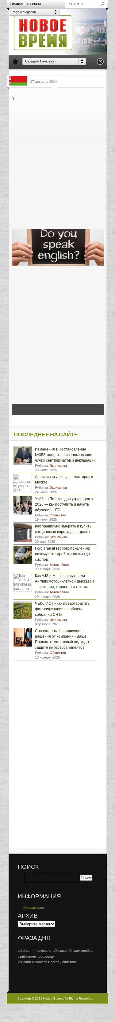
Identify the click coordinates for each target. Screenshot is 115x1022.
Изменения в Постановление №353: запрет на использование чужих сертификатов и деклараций (65, 455)
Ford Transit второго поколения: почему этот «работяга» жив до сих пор (62, 554)
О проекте (35, 4)
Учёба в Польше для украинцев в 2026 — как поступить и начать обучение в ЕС (64, 504)
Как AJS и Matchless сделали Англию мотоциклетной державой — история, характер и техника (64, 581)
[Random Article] (100, 63)
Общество (58, 515)
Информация (33, 907)
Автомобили (59, 565)
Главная (17, 4)
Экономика (58, 465)
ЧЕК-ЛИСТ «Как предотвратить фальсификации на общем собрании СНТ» (62, 609)
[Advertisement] (57, 164)
